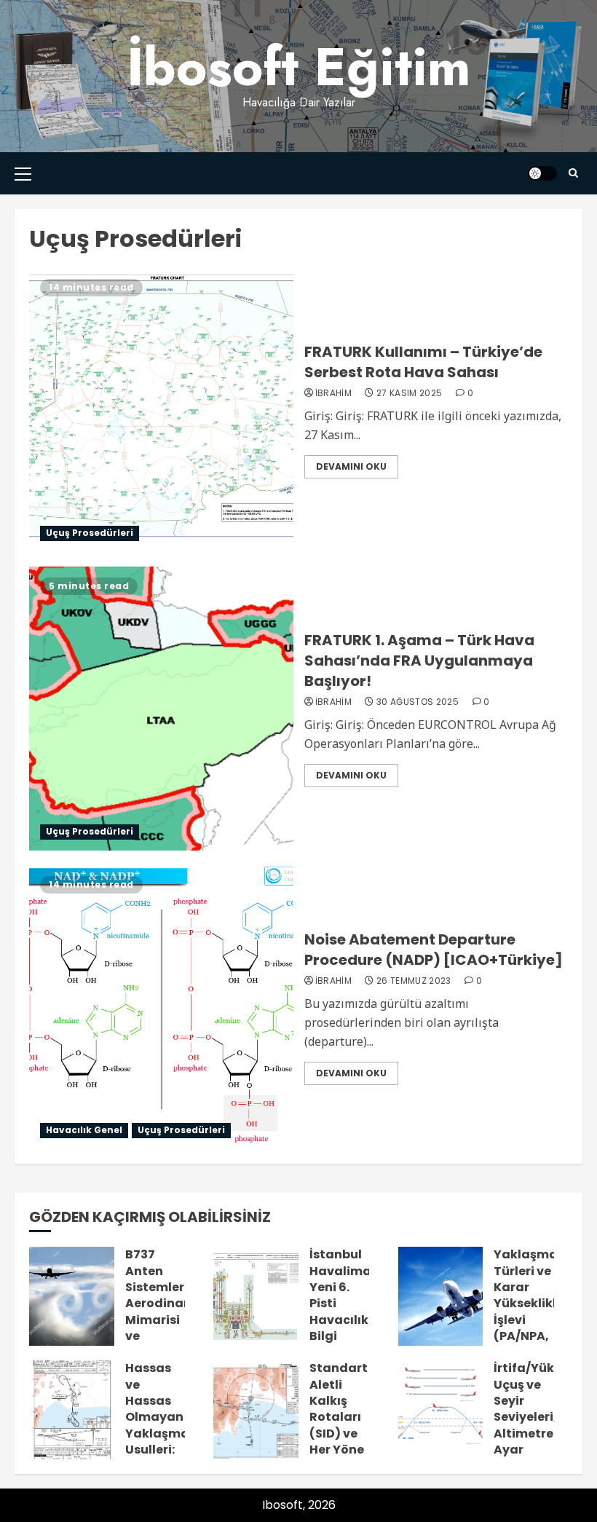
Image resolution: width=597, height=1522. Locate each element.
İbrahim (333, 393)
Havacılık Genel (84, 1130)
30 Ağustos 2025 (417, 702)
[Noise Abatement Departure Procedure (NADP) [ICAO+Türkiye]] (161, 1007)
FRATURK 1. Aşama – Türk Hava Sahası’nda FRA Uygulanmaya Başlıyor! (419, 660)
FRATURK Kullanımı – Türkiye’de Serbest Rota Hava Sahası (423, 362)
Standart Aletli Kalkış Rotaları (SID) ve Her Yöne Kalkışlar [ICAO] (338, 1425)
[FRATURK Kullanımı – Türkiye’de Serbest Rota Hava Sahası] (161, 410)
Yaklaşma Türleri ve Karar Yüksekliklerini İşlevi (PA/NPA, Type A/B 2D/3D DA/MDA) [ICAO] (539, 1328)
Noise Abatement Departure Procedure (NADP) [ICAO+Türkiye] (433, 949)
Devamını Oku (351, 466)
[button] (23, 173)
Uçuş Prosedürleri (89, 533)
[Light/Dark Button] (542, 173)
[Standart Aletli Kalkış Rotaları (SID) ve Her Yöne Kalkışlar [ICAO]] (255, 1409)
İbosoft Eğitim (299, 66)
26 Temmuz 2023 (413, 981)
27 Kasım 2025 (409, 393)
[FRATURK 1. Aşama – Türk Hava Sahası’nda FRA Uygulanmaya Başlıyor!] (161, 709)
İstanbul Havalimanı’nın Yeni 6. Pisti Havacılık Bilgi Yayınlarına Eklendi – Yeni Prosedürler (357, 1328)
